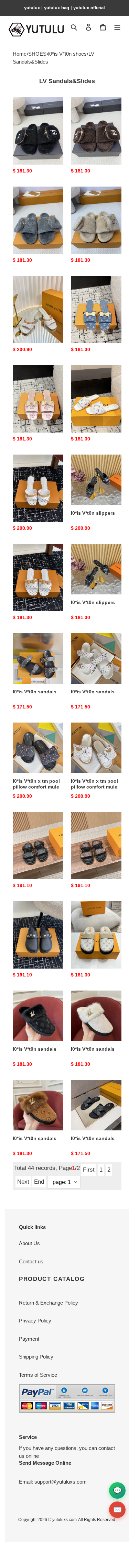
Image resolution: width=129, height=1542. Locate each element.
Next (23, 1181)
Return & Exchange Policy (48, 1303)
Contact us (31, 1261)
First (89, 1169)
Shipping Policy (36, 1357)
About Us (29, 1243)
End (39, 1181)
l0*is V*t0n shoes (67, 54)
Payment (29, 1339)
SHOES (37, 54)
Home (19, 54)
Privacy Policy (35, 1320)
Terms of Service (38, 1375)
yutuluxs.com (64, 1519)
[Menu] (117, 27)
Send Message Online (45, 1463)
